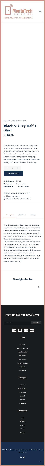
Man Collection (22, 352)
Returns (22, 425)
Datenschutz (34, 450)
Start (5, 120)
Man (9, 120)
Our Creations (22, 388)
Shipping (22, 421)
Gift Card (22, 367)
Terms (22, 429)
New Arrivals (22, 359)
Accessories (22, 355)
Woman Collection (22, 348)
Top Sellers (22, 370)
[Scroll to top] (40, 461)
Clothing (22, 184)
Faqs (22, 418)
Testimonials (22, 392)
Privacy (22, 432)
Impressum (27, 450)
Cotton (18, 186)
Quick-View (38, 287)
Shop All (22, 344)
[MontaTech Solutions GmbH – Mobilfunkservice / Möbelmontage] (18, 11)
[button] (40, 11)
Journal (22, 396)
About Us (22, 385)
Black (27, 186)
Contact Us (22, 403)
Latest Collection (22, 363)
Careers (22, 399)
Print (22, 186)
